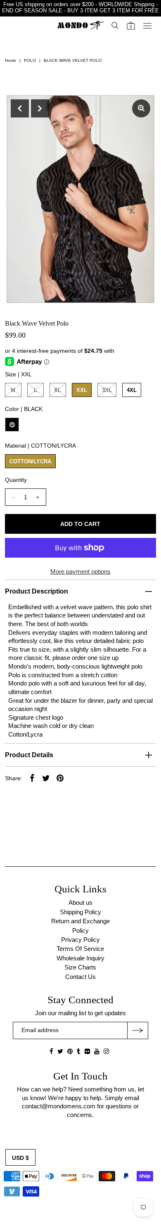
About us (80, 902)
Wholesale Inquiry (80, 958)
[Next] (40, 108)
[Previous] (20, 108)
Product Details (29, 754)
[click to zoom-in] (141, 108)
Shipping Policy (80, 911)
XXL (81, 390)
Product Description (36, 591)
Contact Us (80, 976)
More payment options (80, 571)
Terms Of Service (80, 948)
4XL (132, 390)
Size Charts (80, 967)
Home (10, 60)
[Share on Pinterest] (60, 778)
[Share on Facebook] (32, 778)
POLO (30, 60)
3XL (107, 390)
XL (57, 390)
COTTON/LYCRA (30, 461)
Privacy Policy (80, 939)
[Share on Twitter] (46, 778)
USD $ (20, 1158)
